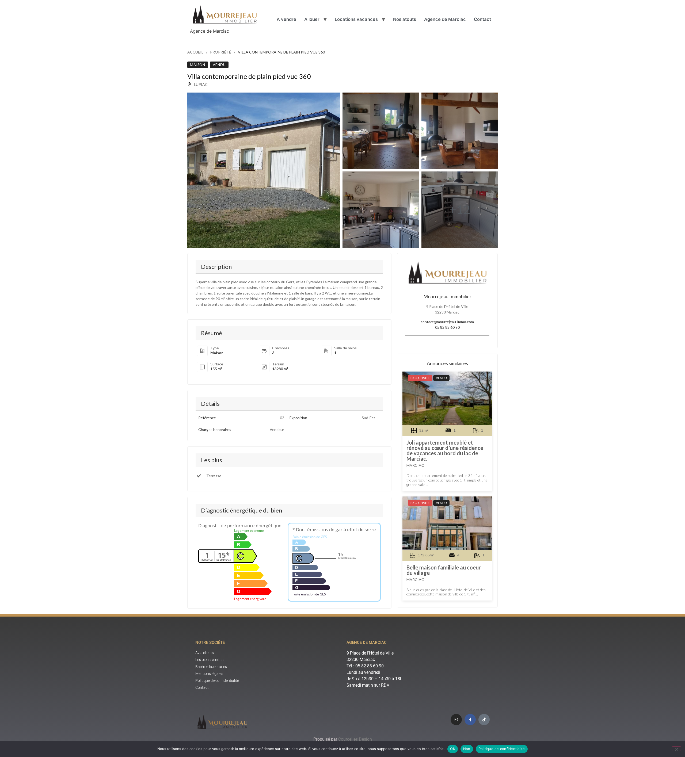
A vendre (286, 19)
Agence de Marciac (445, 19)
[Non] (676, 748)
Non (466, 749)
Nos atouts (404, 19)
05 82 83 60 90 (447, 327)
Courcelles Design (355, 739)
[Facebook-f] (470, 719)
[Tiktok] (484, 719)
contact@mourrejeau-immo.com (447, 321)
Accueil (195, 52)
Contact (482, 19)
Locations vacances (356, 19)
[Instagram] (456, 719)
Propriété (220, 52)
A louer (311, 19)
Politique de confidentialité (501, 749)
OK (452, 749)
